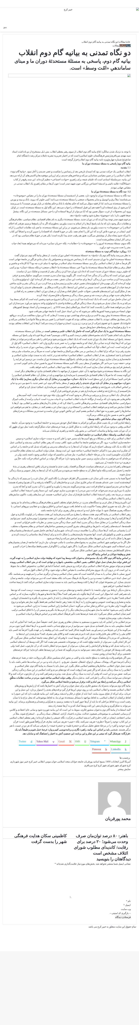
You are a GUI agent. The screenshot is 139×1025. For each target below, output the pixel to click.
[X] (138, 945)
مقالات (122, 41)
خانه (128, 41)
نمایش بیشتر (124, 769)
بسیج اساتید (99, 761)
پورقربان (88, 761)
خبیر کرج (33, 761)
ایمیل (127, 905)
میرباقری (88, 765)
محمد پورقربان (118, 818)
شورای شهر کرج (106, 765)
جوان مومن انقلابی (47, 761)
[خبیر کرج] (69, 15)
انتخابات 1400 (112, 761)
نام (128, 901)
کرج (95, 765)
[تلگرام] (137, 945)
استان (128, 45)
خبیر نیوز (24, 761)
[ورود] (128, 27)
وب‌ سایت (126, 909)
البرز (122, 761)
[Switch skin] (134, 27)
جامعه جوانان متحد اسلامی (70, 761)
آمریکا (128, 761)
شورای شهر (120, 765)
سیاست (122, 45)
